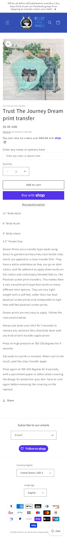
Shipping (7, 132)
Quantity (7, 164)
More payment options (33, 204)
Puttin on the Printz (27, 532)
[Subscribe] (52, 435)
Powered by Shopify (47, 532)
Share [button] (10, 400)
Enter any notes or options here (24, 150)
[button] (7, 22)
